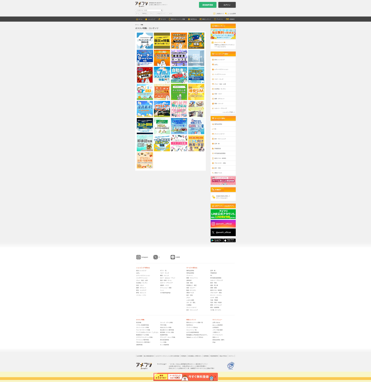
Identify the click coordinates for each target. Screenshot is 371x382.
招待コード (216, 337)
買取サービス (218, 173)
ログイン (227, 5)
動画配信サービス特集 (142, 335)
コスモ (170, 13)
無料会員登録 (218, 124)
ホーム (140, 19)
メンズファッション (220, 74)
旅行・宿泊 (217, 168)
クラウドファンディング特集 (144, 337)
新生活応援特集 (164, 339)
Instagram (144, 257)
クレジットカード (219, 134)
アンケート (220, 19)
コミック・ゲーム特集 (166, 322)
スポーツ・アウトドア (220, 108)
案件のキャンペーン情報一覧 (194, 322)
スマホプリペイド (161, 13)
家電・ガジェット (141, 292)
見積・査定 (189, 283)
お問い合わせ (216, 322)
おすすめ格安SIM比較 (192, 332)
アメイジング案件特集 (142, 339)
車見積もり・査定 (191, 285)
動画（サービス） (191, 290)
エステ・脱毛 (214, 297)
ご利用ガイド (220, 13)
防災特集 (138, 322)
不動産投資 (217, 148)
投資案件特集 (164, 335)
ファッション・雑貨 (165, 287)
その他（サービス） (216, 310)
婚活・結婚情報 (214, 307)
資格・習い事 (214, 285)
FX (215, 129)
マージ (152, 13)
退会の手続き (223, 356)
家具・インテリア (141, 290)
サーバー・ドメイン (216, 295)
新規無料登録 (208, 5)
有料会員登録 (190, 273)
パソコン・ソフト (141, 295)
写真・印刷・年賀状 (216, 302)
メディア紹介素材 (218, 330)
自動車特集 (139, 344)
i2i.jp (214, 342)
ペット (162, 290)
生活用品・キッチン (220, 89)
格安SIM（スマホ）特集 (167, 332)
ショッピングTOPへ (228, 112)
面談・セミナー (190, 287)
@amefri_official (223, 232)
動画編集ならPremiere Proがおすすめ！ (197, 335)
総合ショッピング (219, 59)
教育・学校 (213, 283)
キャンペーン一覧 (191, 330)
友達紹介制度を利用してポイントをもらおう (223, 197)
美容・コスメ (218, 94)
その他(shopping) (165, 292)
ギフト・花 (163, 270)
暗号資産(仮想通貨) (219, 153)
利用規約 (183, 356)
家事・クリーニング (216, 305)
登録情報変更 (214, 356)
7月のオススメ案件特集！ (143, 342)
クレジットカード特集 (142, 327)
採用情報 (206, 356)
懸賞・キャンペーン (192, 278)
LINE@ (178, 257)
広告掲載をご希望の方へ (195, 356)
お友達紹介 (216, 327)
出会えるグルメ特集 (165, 327)
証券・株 (217, 143)
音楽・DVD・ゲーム (165, 280)
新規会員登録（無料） (219, 339)
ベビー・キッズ (218, 79)
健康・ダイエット (219, 98)
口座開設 (188, 305)
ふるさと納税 (190, 300)
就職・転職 (213, 287)
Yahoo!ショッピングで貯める (194, 337)
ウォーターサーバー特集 (143, 330)
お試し (216, 64)
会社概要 (139, 356)
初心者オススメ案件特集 (167, 330)
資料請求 (188, 280)
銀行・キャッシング (220, 138)
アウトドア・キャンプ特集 (167, 337)
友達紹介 (232, 19)
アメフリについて (218, 335)
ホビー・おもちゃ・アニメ (167, 278)
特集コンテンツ (206, 19)
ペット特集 (163, 342)
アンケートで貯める (192, 327)
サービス (163, 19)
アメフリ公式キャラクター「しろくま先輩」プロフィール (147, 332)
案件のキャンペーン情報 (178, 19)
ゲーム (137, 13)
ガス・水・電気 (190, 302)
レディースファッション (221, 69)
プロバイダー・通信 (220, 163)
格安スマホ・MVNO (220, 158)
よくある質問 (232, 13)
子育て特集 (163, 325)
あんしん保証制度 (218, 325)
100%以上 (145, 13)
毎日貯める (194, 19)
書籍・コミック (218, 103)
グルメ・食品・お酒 (220, 84)
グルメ (188, 297)
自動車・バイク (164, 285)
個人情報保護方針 (149, 356)
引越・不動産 (214, 300)
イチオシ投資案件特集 (142, 325)
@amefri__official (224, 224)
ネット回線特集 (164, 344)
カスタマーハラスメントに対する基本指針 (168, 356)
